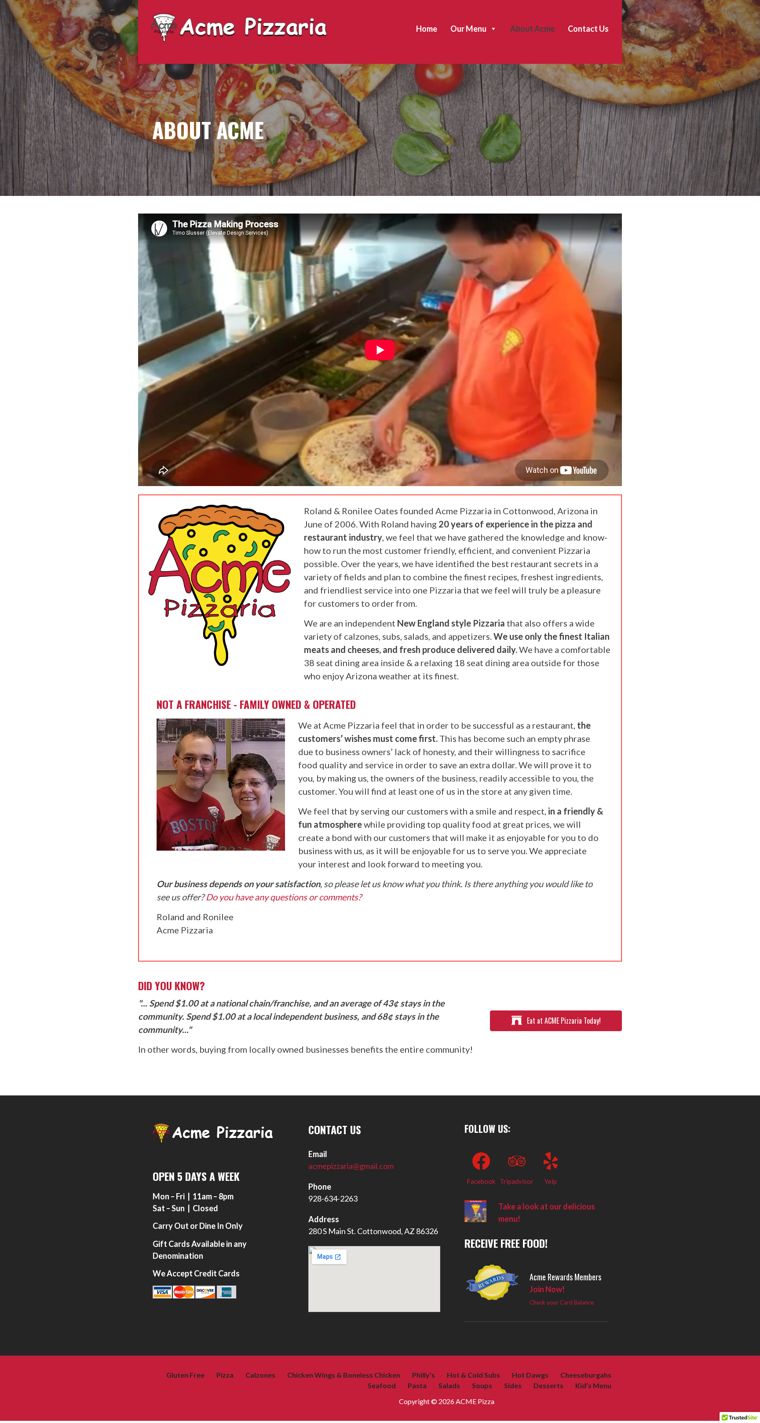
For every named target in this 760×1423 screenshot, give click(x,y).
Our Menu (468, 28)
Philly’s (423, 1375)
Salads (449, 1385)
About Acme (532, 28)
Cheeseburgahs (585, 1375)
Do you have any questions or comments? (284, 897)
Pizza (225, 1375)
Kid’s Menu (593, 1385)
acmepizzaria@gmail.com (351, 1166)
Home (426, 28)
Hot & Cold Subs (473, 1375)
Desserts (548, 1385)
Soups (482, 1385)
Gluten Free (185, 1375)
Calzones (260, 1375)
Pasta (417, 1385)
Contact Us (588, 28)
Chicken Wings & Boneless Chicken (343, 1375)
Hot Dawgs (530, 1375)
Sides (513, 1385)
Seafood (382, 1385)
